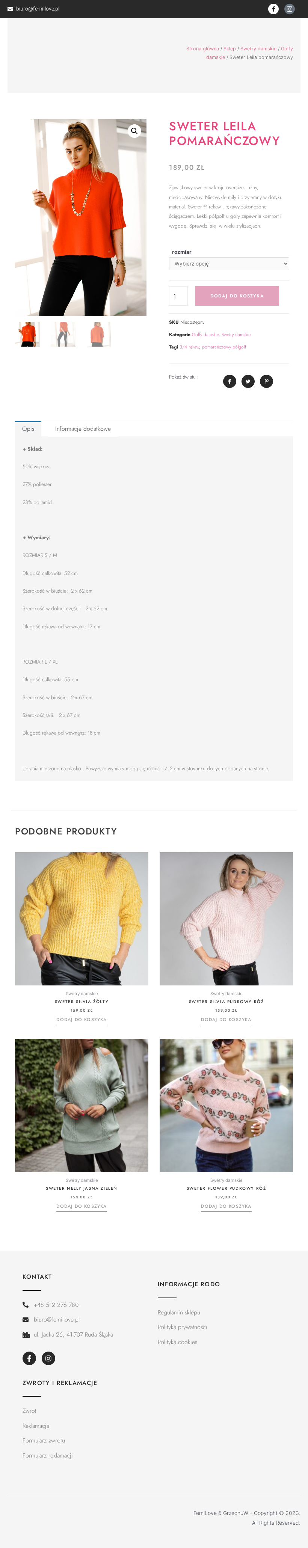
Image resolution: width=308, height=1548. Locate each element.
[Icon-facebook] (29, 1358)
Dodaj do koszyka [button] (81, 1020)
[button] (134, 131)
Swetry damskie (258, 48)
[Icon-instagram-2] (289, 9)
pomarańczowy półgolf (224, 347)
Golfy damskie (205, 334)
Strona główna (202, 48)
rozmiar (182, 252)
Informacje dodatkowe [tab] (83, 428)
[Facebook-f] (273, 9)
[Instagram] (48, 1358)
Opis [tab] (28, 428)
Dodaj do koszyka (237, 296)
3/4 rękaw (189, 347)
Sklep (229, 48)
